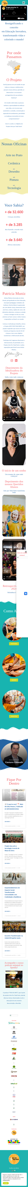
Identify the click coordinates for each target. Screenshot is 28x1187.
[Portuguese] (13, 1170)
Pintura (14, 179)
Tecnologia (14, 188)
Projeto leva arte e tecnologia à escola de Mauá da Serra (12, 848)
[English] (12, 1170)
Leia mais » (7, 821)
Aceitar (5, 1183)
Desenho (14, 171)
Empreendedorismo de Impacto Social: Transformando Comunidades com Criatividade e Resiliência (13, 892)
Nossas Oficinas (14, 144)
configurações (6, 1180)
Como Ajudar (14, 611)
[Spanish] (15, 1170)
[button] (23, 2)
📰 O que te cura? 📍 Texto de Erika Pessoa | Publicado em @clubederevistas (14, 807)
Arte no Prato (14, 155)
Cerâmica (14, 163)
